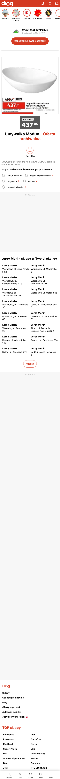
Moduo (31, 181)
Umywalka (12, 181)
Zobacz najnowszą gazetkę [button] (30, 41)
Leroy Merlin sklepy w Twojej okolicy (29, 258)
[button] (43, 4)
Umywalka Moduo (15, 187)
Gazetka (30, 156)
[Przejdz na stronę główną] (7, 4)
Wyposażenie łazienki (40, 175)
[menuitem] (9, 775)
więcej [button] (30, 364)
